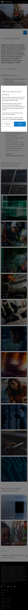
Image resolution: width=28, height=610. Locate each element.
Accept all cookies (19, 124)
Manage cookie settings (7, 124)
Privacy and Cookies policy (17, 119)
